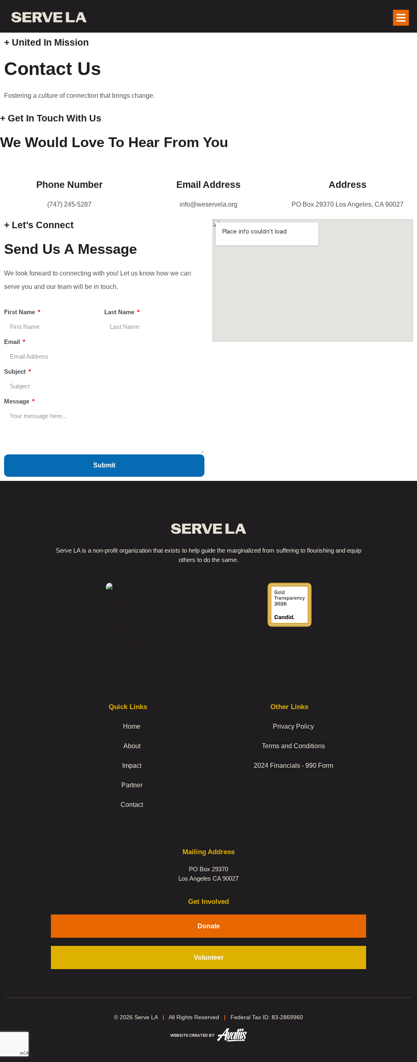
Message (17, 401)
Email (13, 341)
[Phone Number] (69, 165)
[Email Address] (208, 165)
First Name (20, 311)
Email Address (208, 184)
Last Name (120, 311)
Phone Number (69, 184)
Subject (15, 371)
